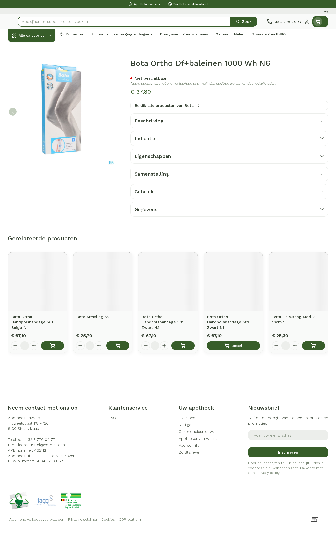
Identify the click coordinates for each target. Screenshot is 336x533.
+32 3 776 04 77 (40, 439)
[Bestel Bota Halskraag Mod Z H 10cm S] (313, 345)
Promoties (21, 47)
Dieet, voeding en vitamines (39, 80)
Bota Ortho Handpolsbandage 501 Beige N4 (32, 322)
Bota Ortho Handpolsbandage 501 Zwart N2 (162, 322)
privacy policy (268, 473)
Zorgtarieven (190, 452)
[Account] (307, 21)
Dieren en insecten (39, 152)
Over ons (187, 417)
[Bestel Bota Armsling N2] (117, 345)
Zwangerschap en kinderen (39, 97)
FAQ (112, 417)
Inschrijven (288, 452)
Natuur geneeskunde (39, 126)
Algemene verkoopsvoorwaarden (36, 519)
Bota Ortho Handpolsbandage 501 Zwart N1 (228, 322)
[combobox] (124, 22)
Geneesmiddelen (39, 166)
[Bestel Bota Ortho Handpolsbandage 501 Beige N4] (52, 345)
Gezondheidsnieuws (197, 431)
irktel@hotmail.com (48, 444)
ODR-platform (130, 519)
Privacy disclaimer (82, 519)
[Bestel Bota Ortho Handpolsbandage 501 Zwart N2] (182, 345)
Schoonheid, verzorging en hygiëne (39, 62)
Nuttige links (189, 424)
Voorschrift (189, 445)
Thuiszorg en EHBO (39, 139)
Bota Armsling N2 (92, 316)
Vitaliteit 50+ (39, 112)
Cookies (108, 519)
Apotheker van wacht (198, 438)
